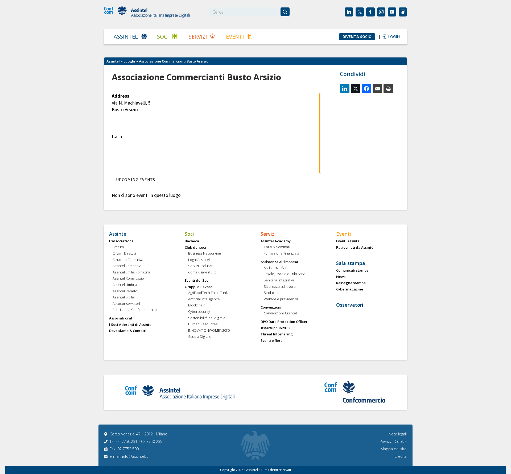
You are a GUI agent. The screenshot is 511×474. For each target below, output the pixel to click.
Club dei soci (195, 248)
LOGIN (391, 36)
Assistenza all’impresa (279, 262)
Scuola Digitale (199, 337)
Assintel (126, 36)
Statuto (118, 247)
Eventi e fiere (272, 341)
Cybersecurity (199, 312)
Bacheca (192, 241)
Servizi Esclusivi (200, 266)
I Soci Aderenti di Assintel (131, 325)
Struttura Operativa (128, 260)
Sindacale (271, 293)
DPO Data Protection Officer (284, 322)
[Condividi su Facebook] (366, 88)
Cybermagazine (349, 289)
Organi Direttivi (124, 253)
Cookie (401, 441)
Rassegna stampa (351, 283)
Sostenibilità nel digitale (206, 318)
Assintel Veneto (125, 291)
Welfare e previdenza (281, 299)
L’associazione (121, 241)
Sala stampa (350, 263)
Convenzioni (271, 307)
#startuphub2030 (275, 328)
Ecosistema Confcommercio (135, 310)
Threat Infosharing (277, 334)
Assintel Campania (127, 266)
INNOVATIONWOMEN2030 (209, 331)
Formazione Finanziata (281, 253)
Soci (163, 36)
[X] (355, 88)
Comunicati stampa (352, 270)
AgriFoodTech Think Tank (208, 293)
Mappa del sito (394, 448)
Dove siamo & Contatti (127, 331)
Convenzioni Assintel (280, 313)
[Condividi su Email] (377, 88)
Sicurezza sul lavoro (280, 287)
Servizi (198, 36)
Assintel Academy (276, 241)
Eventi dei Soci (197, 280)
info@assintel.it (135, 456)
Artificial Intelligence (204, 299)
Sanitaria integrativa (279, 280)
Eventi (235, 36)
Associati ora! (120, 318)
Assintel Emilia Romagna (131, 272)
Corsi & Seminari (277, 247)
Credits (400, 456)
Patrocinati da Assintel (355, 248)
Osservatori (349, 305)
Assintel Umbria (125, 285)
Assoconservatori (126, 304)
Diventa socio (357, 37)
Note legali (398, 433)
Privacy (386, 441)
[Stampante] (388, 88)
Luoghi (129, 61)
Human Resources (202, 324)
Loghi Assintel (199, 260)
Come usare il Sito (202, 272)
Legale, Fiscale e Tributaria (284, 274)
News (340, 277)
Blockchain (196, 305)
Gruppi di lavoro (198, 287)
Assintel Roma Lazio (128, 278)
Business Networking (204, 253)
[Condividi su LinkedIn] (344, 88)
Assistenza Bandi (277, 268)
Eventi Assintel (348, 241)
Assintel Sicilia (124, 297)
